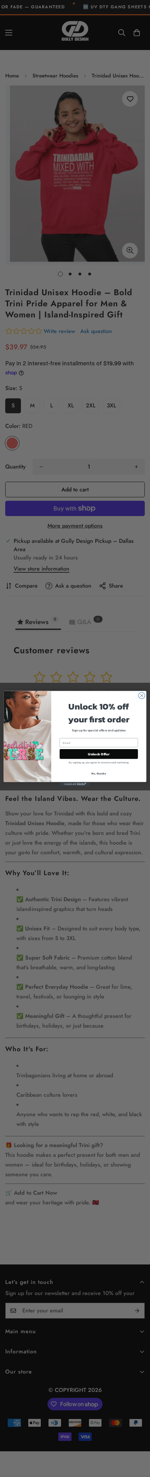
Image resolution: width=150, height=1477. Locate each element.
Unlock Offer (98, 754)
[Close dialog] (141, 695)
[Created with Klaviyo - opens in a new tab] (75, 784)
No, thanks (98, 773)
